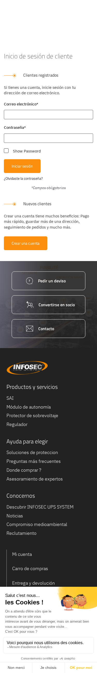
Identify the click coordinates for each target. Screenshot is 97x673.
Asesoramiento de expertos (34, 479)
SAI (10, 398)
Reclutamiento (21, 533)
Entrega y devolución (33, 583)
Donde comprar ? (23, 470)
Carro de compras (30, 568)
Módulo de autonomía (28, 407)
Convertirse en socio (57, 305)
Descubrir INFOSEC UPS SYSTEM (39, 507)
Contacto (46, 328)
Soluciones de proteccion (32, 452)
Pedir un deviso (52, 281)
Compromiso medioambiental (36, 524)
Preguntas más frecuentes (33, 461)
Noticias (14, 516)
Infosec (27, 368)
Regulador (16, 424)
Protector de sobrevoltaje (32, 415)
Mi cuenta (22, 554)
